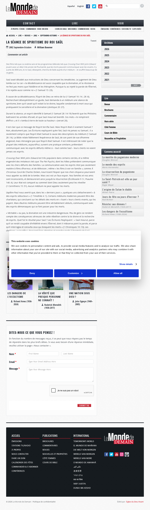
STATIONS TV (126, 29)
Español (71, 6)
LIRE (75, 23)
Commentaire (110, 115)
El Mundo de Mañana (85, 445)
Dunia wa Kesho (82, 488)
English (80, 6)
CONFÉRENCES (115, 29)
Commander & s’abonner (25, 467)
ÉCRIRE (22, 29)
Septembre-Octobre (48, 35)
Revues (27, 35)
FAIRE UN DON (42, 29)
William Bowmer (44, 47)
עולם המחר (78, 475)
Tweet (93, 40)
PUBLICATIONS (50, 435)
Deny (32, 273)
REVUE (93, 29)
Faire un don (18, 458)
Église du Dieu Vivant (135, 502)
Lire (20, 35)
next (136, 85)
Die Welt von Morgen (84, 450)
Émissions (17, 441)
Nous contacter (20, 454)
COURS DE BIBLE (61, 29)
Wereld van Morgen (84, 454)
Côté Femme (110, 127)
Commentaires (50, 445)
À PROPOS (14, 29)
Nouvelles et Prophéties (115, 138)
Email (12, 362)
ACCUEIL (16, 435)
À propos (16, 450)
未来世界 (77, 471)
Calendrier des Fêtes (22, 462)
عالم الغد (77, 467)
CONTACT (29, 23)
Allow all (118, 273)
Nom (12, 354)
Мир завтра (79, 484)
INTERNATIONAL (81, 435)
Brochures (108, 110)
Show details (126, 264)
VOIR (120, 23)
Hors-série (109, 121)
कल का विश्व (78, 479)
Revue (107, 104)
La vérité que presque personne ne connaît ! (49, 296)
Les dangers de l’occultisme (16, 295)
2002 (35, 35)
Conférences (18, 471)
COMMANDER (31, 29)
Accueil (12, 35)
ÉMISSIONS (105, 29)
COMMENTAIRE (83, 29)
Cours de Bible (110, 132)
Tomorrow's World (83, 441)
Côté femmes (49, 458)
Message (14, 368)
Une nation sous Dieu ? (79, 295)
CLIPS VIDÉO (136, 29)
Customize (73, 273)
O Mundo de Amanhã (84, 462)
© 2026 (9, 502)
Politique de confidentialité (44, 502)
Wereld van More (82, 458)
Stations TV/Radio (21, 445)
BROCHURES (72, 29)
